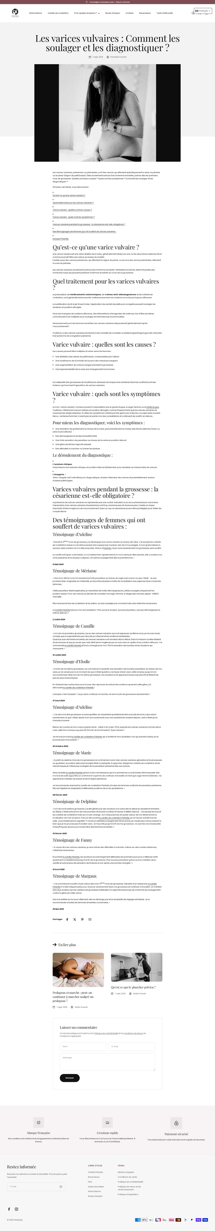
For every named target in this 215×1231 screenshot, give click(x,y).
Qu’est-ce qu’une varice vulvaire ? (69, 195)
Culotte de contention (58, 13)
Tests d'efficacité (165, 13)
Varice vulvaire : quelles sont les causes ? (72, 209)
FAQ (90, 1181)
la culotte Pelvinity (72, 645)
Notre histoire (35, 13)
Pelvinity (107, 548)
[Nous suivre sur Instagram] (16, 1209)
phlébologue (153, 407)
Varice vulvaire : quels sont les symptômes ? (74, 217)
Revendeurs (145, 13)
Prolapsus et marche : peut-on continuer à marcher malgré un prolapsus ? (73, 997)
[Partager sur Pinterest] (82, 919)
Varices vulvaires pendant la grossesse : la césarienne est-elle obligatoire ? (89, 224)
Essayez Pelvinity (60, 238)
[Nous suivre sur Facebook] (9, 1209)
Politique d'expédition (128, 1194)
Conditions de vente (127, 1177)
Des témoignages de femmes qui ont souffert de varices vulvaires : (84, 231)
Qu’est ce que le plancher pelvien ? (133, 987)
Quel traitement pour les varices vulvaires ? (73, 202)
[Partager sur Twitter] (75, 919)
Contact (129, 13)
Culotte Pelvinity (62, 610)
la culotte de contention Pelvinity (78, 687)
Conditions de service (133, 1033)
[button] (203, 11)
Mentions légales (126, 1172)
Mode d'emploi (112, 13)
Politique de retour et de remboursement (129, 1188)
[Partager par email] (90, 919)
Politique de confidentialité (106, 1033)
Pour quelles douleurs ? (85, 13)
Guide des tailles (96, 1186)
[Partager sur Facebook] (67, 919)
